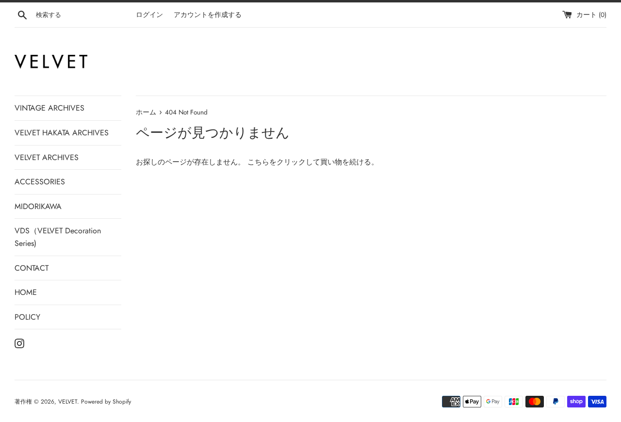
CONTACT (32, 268)
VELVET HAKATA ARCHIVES (62, 132)
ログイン (149, 14)
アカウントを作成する (208, 14)
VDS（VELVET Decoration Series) (58, 237)
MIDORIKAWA (38, 206)
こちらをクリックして (283, 162)
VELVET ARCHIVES (47, 157)
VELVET (67, 401)
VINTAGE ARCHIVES (49, 108)
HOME (26, 292)
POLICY (27, 317)
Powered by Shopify (106, 401)
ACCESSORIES (40, 181)
